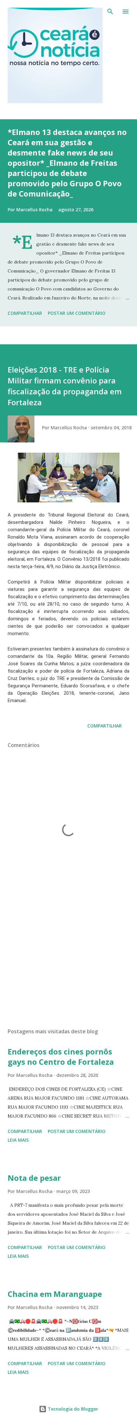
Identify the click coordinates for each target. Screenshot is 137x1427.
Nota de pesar (34, 1177)
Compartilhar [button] (25, 313)
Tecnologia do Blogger (72, 1409)
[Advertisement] (68, 962)
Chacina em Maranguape (55, 1293)
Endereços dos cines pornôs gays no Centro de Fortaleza (61, 1056)
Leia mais (18, 1140)
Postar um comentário (76, 313)
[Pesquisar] (110, 11)
